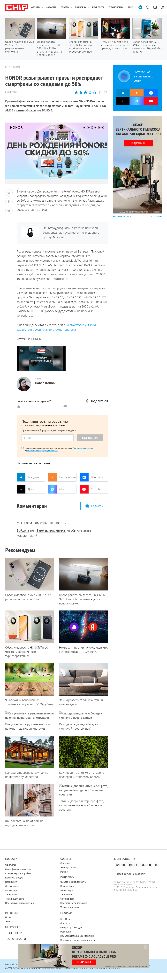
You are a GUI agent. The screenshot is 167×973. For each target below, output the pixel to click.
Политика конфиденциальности (77, 940)
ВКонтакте (97, 477)
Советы (65, 7)
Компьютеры (67, 886)
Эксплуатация (68, 867)
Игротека (11, 912)
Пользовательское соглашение (77, 936)
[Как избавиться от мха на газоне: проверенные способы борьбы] (83, 752)
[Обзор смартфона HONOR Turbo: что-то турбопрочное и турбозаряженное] (29, 626)
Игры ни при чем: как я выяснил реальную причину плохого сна (114, 45)
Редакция (65, 931)
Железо (9, 921)
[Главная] (6, 67)
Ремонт (64, 871)
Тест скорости (15, 938)
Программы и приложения (19, 903)
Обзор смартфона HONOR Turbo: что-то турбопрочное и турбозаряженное (82, 46)
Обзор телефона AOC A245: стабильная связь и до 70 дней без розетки (147, 46)
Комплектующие (14, 877)
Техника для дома (14, 899)
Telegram (33, 477)
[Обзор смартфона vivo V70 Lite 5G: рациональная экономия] (29, 574)
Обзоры (35, 7)
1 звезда (76, 92)
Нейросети (98, 7)
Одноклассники (67, 477)
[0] (65, 406)
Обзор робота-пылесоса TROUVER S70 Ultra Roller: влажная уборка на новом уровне (49, 48)
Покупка (65, 863)
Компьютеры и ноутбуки (18, 873)
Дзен (31, 489)
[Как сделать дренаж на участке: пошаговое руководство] (29, 752)
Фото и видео (12, 886)
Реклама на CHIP (122, 216)
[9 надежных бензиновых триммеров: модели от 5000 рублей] (29, 679)
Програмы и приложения (73, 903)
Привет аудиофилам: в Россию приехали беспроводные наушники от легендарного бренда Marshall (71, 232)
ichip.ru (65, 918)
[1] (18, 406)
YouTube (96, 489)
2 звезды (81, 92)
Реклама (66, 912)
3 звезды (85, 92)
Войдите (23, 530)
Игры (8, 917)
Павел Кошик (45, 383)
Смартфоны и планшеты (18, 869)
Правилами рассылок (83, 448)
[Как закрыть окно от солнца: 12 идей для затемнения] (29, 800)
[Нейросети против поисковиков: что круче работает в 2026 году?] (83, 626)
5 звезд (94, 92)
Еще (130, 7)
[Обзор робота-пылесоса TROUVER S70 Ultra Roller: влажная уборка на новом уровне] (83, 574)
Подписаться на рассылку (131, 874)
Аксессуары (11, 890)
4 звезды (90, 92)
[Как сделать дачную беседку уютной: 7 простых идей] (83, 715)
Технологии (116, 7)
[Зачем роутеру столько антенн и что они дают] (83, 679)
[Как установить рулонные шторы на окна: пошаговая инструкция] (29, 715)
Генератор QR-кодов (71, 927)
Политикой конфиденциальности (42, 451)
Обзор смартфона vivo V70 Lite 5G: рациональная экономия (19, 46)
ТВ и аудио (11, 894)
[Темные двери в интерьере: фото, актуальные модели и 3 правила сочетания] (83, 790)
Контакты (156, 216)
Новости (51, 7)
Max (61, 489)
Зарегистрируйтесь (51, 530)
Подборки (80, 7)
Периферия (11, 882)
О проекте (65, 923)
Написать (97, 505)
